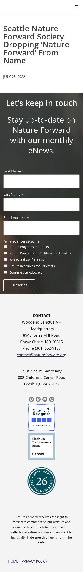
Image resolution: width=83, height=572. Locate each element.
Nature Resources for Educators (32, 266)
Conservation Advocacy (25, 272)
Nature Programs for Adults (29, 247)
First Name (13, 171)
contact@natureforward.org (41, 354)
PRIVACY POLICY (34, 561)
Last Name (13, 195)
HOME (13, 561)
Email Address (16, 218)
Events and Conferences (26, 260)
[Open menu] (76, 6)
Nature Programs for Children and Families (40, 253)
